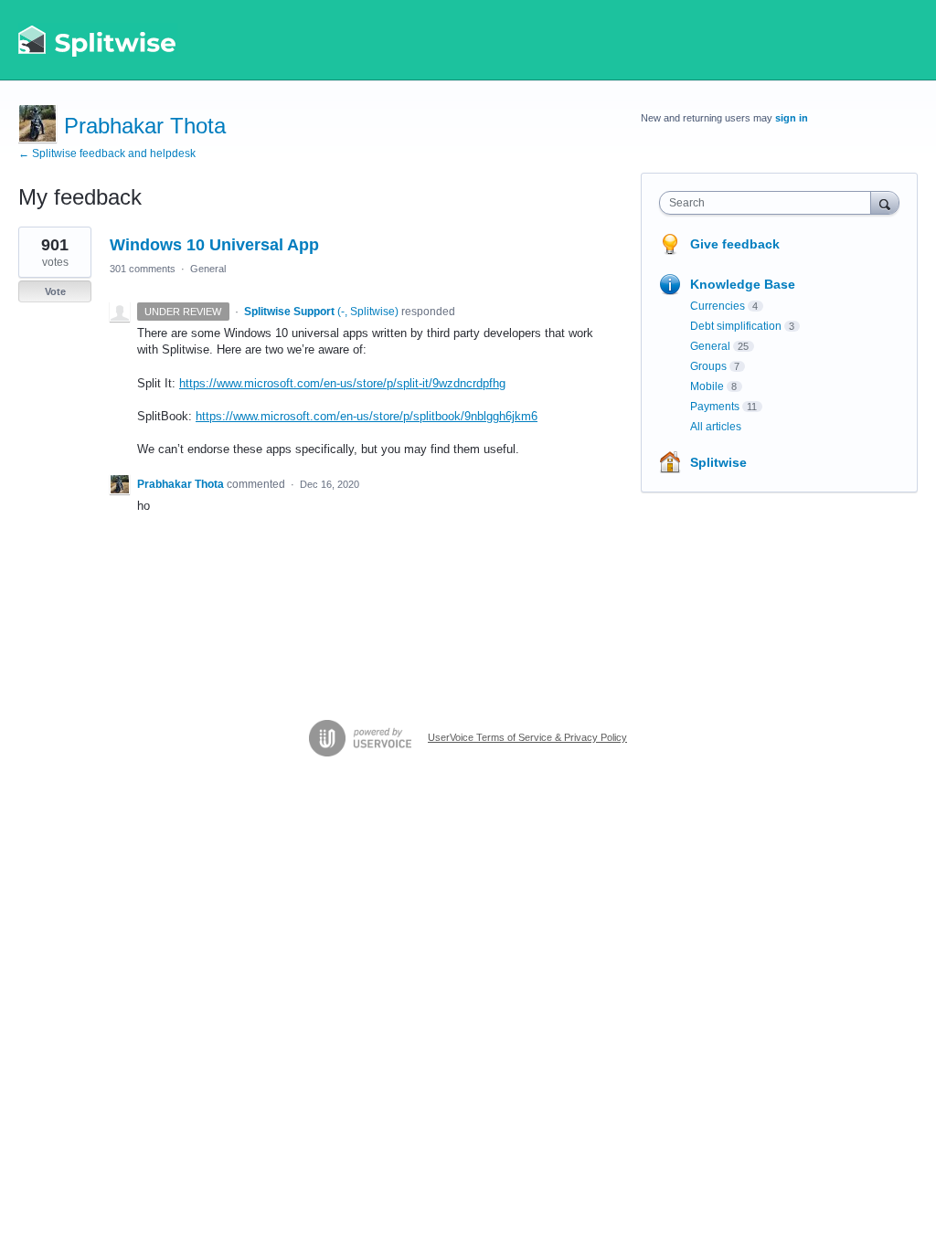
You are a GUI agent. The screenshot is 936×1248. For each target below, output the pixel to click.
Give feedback (735, 244)
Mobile (707, 386)
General (208, 268)
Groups (708, 366)
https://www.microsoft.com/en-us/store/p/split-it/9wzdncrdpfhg (342, 383)
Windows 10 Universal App (214, 245)
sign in (791, 117)
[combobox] (769, 202)
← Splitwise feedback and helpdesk (107, 153)
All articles (715, 426)
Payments (714, 406)
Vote (55, 291)
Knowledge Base (742, 284)
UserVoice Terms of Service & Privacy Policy (527, 737)
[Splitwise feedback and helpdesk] (97, 40)
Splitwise (718, 462)
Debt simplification (736, 326)
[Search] (884, 202)
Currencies (717, 306)
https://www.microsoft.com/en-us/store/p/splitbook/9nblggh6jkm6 (366, 416)
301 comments (143, 268)
